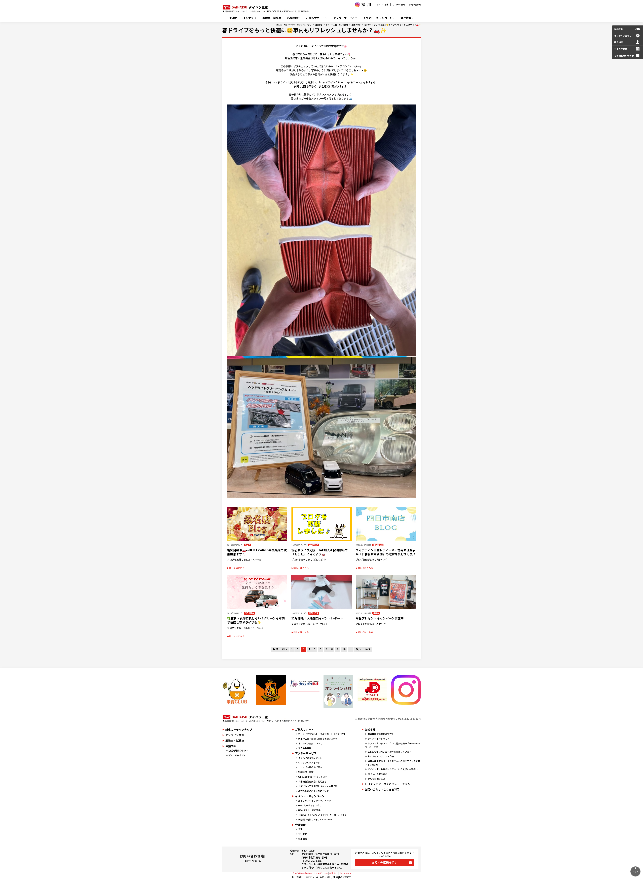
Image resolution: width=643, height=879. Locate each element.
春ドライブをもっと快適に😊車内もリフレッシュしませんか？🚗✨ (392, 24)
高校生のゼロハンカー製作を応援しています (389, 751)
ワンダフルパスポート (309, 762)
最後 (367, 649)
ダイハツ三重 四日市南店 (337, 24)
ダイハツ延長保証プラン (310, 757)
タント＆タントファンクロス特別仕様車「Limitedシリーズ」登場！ (392, 745)
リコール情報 (399, 4)
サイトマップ (345, 873)
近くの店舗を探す (237, 755)
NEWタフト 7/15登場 (309, 810)
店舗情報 (292, 18)
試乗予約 (618, 28)
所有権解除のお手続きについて (313, 791)
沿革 (300, 829)
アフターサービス (344, 18)
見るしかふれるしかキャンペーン (314, 800)
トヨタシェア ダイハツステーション (387, 784)
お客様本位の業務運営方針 (381, 733)
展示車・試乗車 (271, 18)
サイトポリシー (321, 873)
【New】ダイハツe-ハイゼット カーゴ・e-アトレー (323, 814)
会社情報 (406, 18)
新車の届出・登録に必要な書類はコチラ (317, 738)
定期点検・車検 (305, 771)
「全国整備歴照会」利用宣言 (312, 781)
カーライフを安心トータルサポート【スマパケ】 (322, 733)
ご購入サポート (315, 18)
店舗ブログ (356, 24)
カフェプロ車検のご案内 (310, 767)
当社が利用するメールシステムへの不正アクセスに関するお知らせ (392, 762)
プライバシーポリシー (302, 873)
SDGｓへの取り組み (377, 774)
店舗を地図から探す (238, 750)
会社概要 (302, 833)
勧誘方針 (333, 873)
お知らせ (370, 729)
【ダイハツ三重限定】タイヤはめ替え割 (317, 786)
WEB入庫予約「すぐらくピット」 (314, 776)
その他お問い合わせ (624, 55)
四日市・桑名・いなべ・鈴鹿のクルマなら (293, 24)
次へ (358, 649)
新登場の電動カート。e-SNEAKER (315, 819)
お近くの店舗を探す (384, 862)
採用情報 (302, 838)
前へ (284, 649)
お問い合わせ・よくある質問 (382, 789)
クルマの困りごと (376, 778)
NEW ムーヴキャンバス (309, 805)
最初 (275, 649)
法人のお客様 (304, 748)
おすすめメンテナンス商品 (381, 756)
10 (344, 649)
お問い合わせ (415, 4)
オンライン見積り (623, 35)
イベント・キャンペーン (377, 18)
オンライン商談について (310, 743)
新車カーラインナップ (243, 18)
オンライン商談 (234, 735)
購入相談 (618, 42)
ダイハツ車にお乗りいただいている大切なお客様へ (393, 769)
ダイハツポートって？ (378, 738)
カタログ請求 (382, 4)
